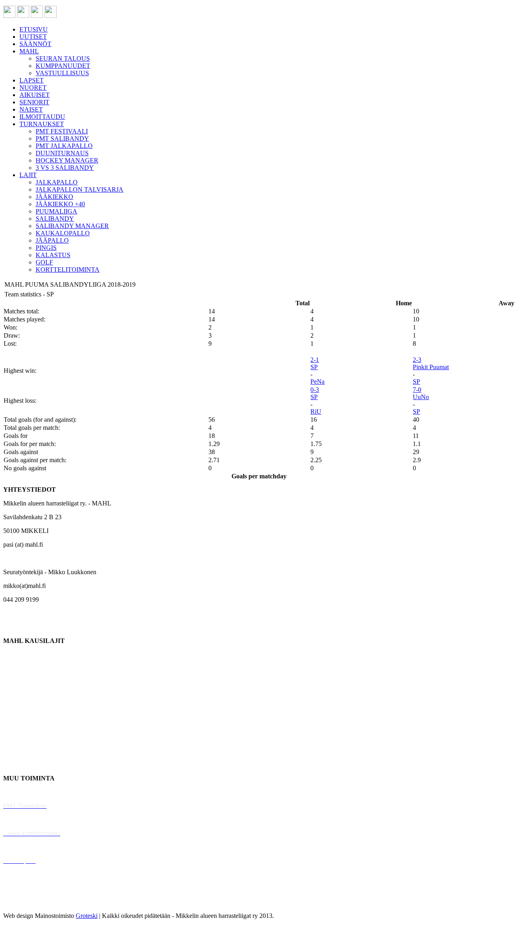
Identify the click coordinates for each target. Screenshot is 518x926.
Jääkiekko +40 (21, 764)
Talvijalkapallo (22, 723)
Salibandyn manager (29, 709)
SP (314, 367)
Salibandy (16, 695)
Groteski (87, 915)
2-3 (417, 359)
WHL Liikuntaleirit (28, 847)
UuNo (421, 396)
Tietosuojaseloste (25, 902)
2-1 (314, 359)
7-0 (417, 389)
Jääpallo (13, 737)
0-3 (314, 389)
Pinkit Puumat (431, 367)
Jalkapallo (16, 682)
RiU (315, 411)
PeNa (317, 381)
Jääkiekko (16, 668)
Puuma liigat (19, 750)
